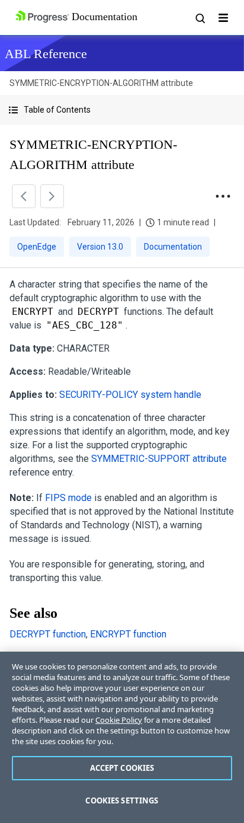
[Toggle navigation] (223, 17)
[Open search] (199, 17)
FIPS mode (68, 497)
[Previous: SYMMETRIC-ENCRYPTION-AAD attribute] (23, 196)
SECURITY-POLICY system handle (130, 394)
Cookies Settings (121, 800)
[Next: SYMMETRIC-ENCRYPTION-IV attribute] (52, 196)
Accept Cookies (122, 768)
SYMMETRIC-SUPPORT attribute (159, 458)
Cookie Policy (118, 719)
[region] (122, 737)
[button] (122, 110)
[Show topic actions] (223, 196)
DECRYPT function (47, 634)
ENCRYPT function (128, 634)
